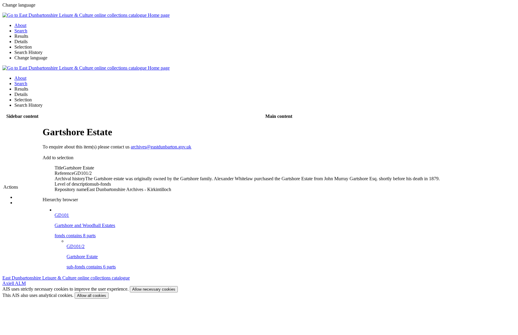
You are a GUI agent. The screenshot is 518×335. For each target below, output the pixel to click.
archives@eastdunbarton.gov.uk (161, 146)
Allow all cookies (91, 295)
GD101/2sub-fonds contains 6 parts (91, 256)
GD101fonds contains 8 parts (85, 225)
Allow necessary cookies (153, 289)
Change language (30, 57)
